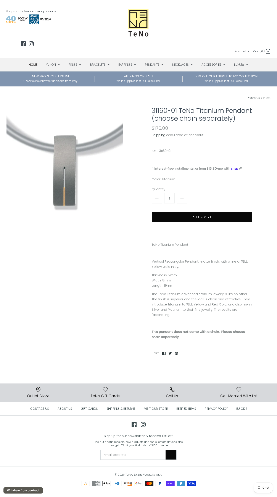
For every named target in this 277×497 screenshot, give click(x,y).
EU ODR (241, 408)
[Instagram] (31, 43)
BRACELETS (100, 64)
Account (240, 51)
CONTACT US (39, 408)
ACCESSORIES (213, 64)
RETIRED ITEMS (186, 408)
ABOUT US (65, 408)
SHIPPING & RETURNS (120, 408)
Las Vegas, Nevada (150, 474)
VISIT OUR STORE (156, 408)
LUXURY (241, 64)
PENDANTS (154, 64)
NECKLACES (182, 64)
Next (267, 97)
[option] (64, 165)
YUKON (53, 64)
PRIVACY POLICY (216, 408)
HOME (33, 64)
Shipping (158, 135)
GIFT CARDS (89, 408)
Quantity (158, 189)
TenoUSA (131, 474)
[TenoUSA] (138, 22)
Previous (253, 97)
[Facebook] (23, 43)
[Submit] (171, 454)
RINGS (75, 64)
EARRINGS (127, 64)
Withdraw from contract (23, 490)
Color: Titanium (163, 179)
